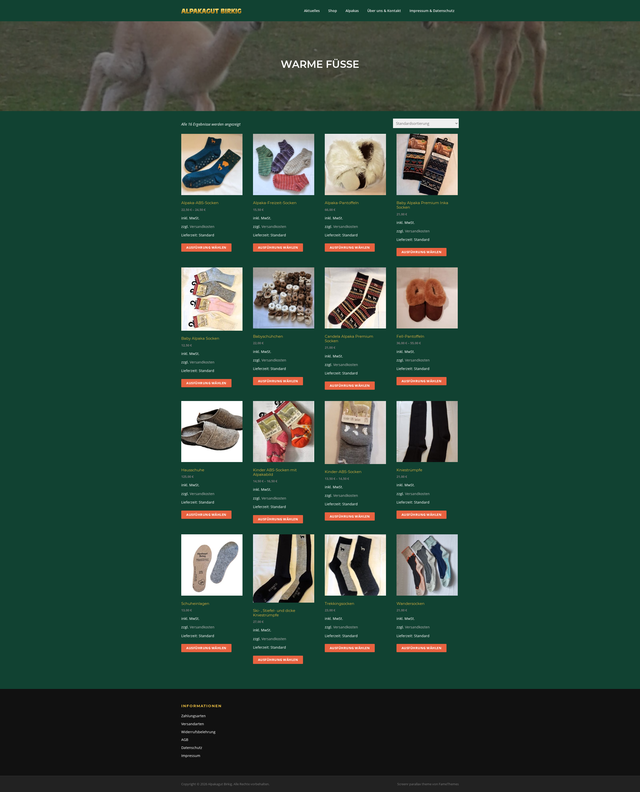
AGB (184, 739)
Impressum (190, 755)
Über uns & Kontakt (384, 10)
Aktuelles (312, 10)
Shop (332, 10)
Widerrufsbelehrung (198, 731)
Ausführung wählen (206, 247)
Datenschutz (191, 747)
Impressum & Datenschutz (432, 10)
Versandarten (192, 723)
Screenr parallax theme (414, 784)
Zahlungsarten (193, 715)
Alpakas (352, 10)
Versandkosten (202, 226)
